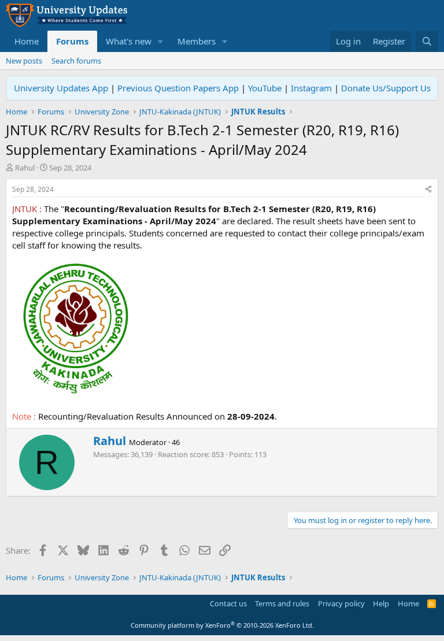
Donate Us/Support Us (386, 88)
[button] (161, 41)
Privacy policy (341, 603)
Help (381, 603)
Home (26, 41)
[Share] (428, 190)
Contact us (228, 603)
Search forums (76, 60)
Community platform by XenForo (222, 625)
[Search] (427, 41)
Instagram (311, 88)
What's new (128, 41)
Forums (72, 41)
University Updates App (61, 88)
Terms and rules (282, 603)
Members (196, 41)
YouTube (265, 88)
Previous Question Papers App (178, 88)
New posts (24, 60)
